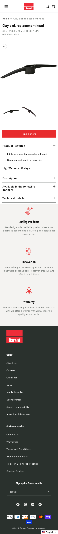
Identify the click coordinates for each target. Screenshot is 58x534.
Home (5, 18)
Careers (10, 370)
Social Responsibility (17, 407)
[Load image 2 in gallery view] (29, 112)
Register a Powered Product (22, 463)
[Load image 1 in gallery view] (11, 112)
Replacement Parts (17, 456)
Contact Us (12, 434)
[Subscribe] (47, 492)
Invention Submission (18, 414)
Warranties (12, 442)
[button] (6, 6)
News (9, 385)
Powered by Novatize (36, 528)
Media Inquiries (15, 392)
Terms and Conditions (18, 449)
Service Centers (15, 471)
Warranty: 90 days (19, 168)
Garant (23, 528)
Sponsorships (13, 399)
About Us (11, 363)
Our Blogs (11, 377)
